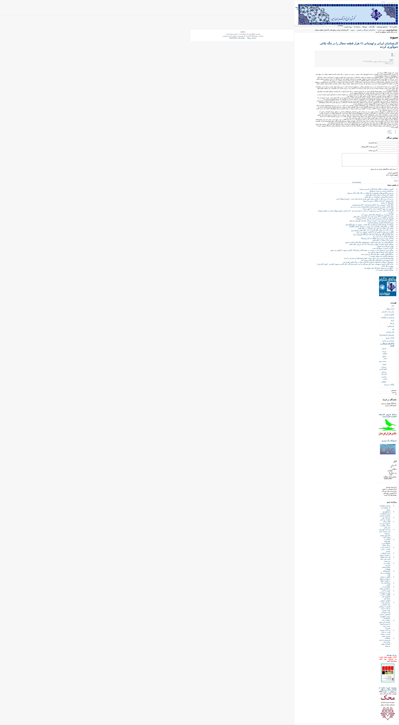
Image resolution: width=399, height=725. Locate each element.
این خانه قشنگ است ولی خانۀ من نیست (385, 559)
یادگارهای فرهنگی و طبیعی (366, 30)
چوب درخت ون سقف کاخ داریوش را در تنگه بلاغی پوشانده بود (372, 230)
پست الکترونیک (392, 56)
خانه (392, 306)
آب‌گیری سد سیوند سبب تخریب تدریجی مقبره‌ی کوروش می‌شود (371, 220)
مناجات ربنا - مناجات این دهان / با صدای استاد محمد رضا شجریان (384, 624)
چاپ (392, 54)
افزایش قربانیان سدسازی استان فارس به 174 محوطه (374, 219)
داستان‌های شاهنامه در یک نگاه (385, 573)
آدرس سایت (372, 150)
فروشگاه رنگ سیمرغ (389, 441)
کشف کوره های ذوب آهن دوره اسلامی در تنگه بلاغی (375, 228)
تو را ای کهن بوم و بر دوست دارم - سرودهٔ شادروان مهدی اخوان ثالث (384, 533)
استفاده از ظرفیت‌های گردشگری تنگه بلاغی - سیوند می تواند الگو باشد (369, 224)
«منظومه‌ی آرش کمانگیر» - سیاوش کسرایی (384, 514)
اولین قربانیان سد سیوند (385, 246)
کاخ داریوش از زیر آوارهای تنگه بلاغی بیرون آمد (377, 215)
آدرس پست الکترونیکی (369, 146)
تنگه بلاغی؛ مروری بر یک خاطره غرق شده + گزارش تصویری (372, 205)
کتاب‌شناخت (390, 332)
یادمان (384, 348)
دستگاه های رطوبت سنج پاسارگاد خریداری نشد (377, 254)
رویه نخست (381, 30)
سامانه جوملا (251, 38)
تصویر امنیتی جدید (392, 175)
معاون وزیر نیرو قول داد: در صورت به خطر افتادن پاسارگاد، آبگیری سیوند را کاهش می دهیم (362, 250)
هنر (393, 329)
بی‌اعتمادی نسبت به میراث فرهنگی (381, 191)
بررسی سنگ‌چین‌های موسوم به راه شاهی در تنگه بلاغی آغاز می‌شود (370, 193)
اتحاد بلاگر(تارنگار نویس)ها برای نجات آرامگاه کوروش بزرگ (373, 234)
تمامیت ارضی (384, 378)
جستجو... (393, 390)
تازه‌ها (392, 323)
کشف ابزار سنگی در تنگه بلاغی (382, 240)
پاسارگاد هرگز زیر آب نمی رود (383, 236)
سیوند (353, 30)
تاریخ (392, 320)
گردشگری (390, 326)
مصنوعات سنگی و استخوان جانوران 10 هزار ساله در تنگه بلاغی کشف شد (368, 262)
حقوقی (383, 382)
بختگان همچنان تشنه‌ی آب (384, 270)
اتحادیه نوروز (390, 338)
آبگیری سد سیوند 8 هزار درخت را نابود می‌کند (378, 209)
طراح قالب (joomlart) (237, 38)
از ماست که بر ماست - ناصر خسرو (385, 549)
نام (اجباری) (373, 143)
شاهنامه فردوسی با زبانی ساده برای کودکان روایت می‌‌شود (384, 642)
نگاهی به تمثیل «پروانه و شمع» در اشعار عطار (385, 579)
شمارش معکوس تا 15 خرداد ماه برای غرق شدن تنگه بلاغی (373, 217)
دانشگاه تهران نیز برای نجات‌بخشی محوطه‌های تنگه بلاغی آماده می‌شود (369, 242)
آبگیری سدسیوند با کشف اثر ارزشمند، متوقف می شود (374, 232)
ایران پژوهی (390, 309)
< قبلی (389, 131)
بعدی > (389, 133)
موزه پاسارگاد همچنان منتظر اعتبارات (380, 222)
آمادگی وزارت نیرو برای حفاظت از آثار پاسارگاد (377, 238)
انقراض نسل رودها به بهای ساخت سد (380, 252)
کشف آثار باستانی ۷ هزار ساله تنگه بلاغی (379, 195)
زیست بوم (382, 361)
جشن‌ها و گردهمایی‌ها (387, 335)
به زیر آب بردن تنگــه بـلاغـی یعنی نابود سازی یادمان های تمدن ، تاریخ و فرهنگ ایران (364, 199)
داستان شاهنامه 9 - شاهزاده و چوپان (384, 508)
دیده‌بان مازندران (384, 373)
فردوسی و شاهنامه (387, 317)
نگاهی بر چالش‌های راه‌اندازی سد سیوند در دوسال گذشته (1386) (371, 226)
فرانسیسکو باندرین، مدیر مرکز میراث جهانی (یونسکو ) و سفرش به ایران (368, 258)
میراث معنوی (384, 352)
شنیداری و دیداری (388, 341)
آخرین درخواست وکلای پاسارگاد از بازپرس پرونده (376, 189)
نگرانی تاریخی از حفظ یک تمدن (382, 248)
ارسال (396, 180)
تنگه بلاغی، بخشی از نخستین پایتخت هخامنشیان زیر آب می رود (372, 207)
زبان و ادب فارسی (388, 311)
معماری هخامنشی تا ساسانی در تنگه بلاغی (378, 197)
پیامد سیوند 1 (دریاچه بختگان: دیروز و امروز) (378, 201)
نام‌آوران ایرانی (389, 314)
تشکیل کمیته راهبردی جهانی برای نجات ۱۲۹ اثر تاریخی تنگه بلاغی (371, 244)
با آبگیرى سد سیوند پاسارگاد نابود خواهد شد (378, 268)
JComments (356, 182)
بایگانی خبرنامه (389, 384)
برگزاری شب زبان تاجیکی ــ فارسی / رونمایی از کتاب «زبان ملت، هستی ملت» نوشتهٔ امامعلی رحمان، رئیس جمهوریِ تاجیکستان (384, 610)
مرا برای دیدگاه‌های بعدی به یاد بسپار (383, 169)
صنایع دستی (384, 357)
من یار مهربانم (392, 655)
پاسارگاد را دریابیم (387, 203)
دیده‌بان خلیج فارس (383, 368)
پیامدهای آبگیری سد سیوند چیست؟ (381, 256)
